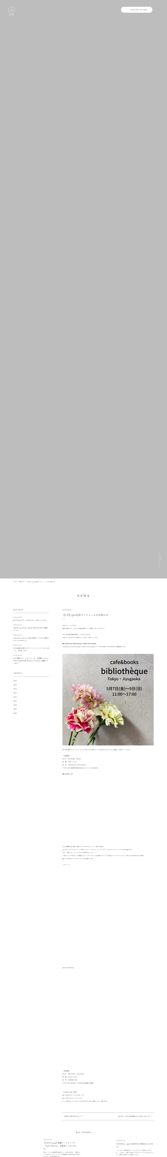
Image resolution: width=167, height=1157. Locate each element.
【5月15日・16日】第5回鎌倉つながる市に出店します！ (134, 1116)
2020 (15, 705)
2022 (15, 697)
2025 (15, 685)
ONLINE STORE (139, 10)
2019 (15, 709)
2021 (15, 701)
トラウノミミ (66, 865)
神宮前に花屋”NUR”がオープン (73, 1116)
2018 (15, 713)
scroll (161, 567)
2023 (15, 693)
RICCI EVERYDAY (68, 968)
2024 (15, 689)
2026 (15, 681)
